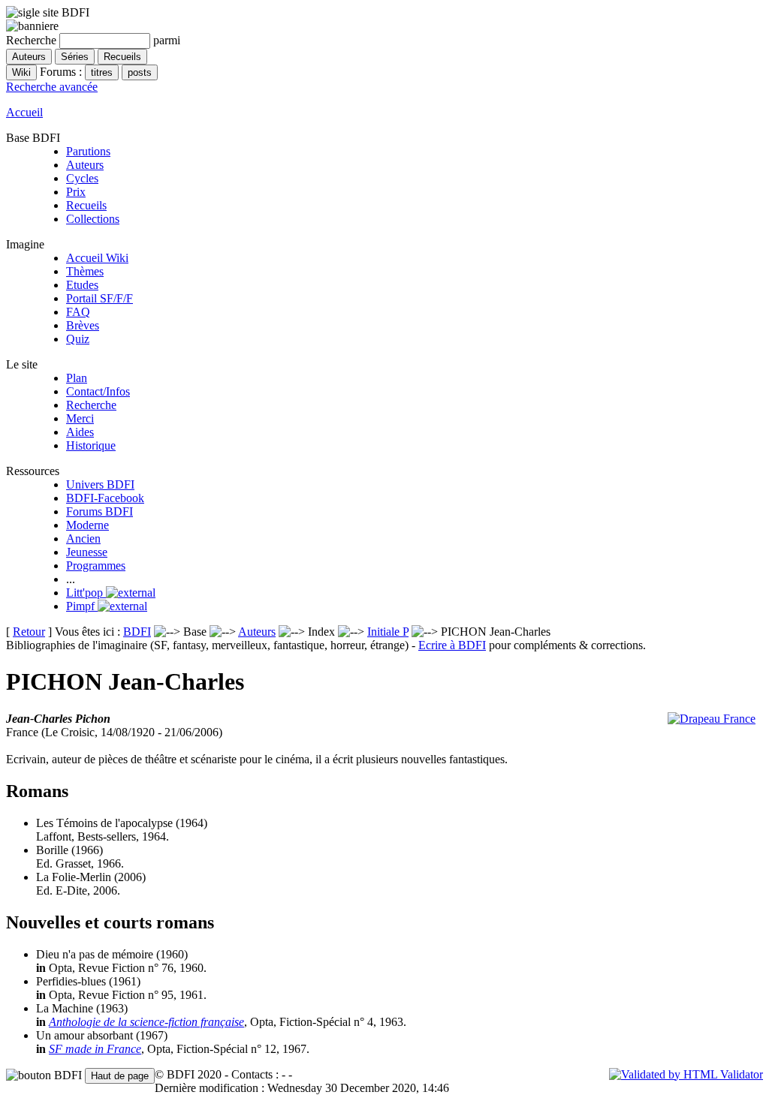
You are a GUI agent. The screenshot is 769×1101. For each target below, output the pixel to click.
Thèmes (85, 271)
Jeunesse (86, 552)
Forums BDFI (99, 511)
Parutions (88, 151)
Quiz (77, 338)
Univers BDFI (100, 484)
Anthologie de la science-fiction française (146, 1021)
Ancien (83, 538)
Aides (80, 432)
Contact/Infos (98, 391)
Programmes (95, 565)
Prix (76, 191)
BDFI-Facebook (105, 498)
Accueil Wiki (97, 257)
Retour (29, 631)
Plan (76, 378)
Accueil (24, 112)
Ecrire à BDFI (452, 645)
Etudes (82, 284)
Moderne (87, 525)
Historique (91, 445)
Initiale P (388, 631)
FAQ (78, 311)
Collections (92, 218)
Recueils (86, 205)
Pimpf (82, 606)
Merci (80, 418)
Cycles (82, 178)
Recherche (91, 405)
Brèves (82, 325)
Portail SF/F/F (99, 298)
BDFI (137, 631)
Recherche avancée (52, 86)
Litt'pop (86, 592)
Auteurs (85, 164)
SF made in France (95, 1048)
